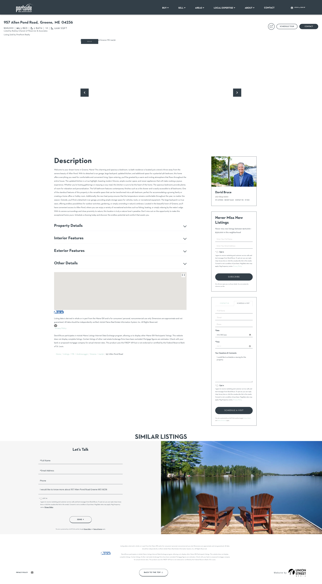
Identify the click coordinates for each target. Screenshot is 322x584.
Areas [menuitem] (198, 8)
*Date (217, 330)
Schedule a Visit (243, 303)
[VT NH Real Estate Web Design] (297, 572)
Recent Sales (229, 200)
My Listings (219, 200)
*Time (217, 342)
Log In (296, 7)
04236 (101, 354)
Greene (93, 354)
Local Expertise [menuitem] (223, 8)
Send (79, 520)
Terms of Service (221, 420)
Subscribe (234, 277)
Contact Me (239, 200)
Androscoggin (82, 354)
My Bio (247, 200)
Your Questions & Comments (225, 353)
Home (58, 354)
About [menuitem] (248, 8)
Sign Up (302, 7)
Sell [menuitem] (180, 8)
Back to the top (152, 572)
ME (72, 354)
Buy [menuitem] (164, 8)
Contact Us (224, 303)
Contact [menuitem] (269, 8)
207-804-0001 (221, 197)
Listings (66, 354)
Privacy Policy (60, 328)
